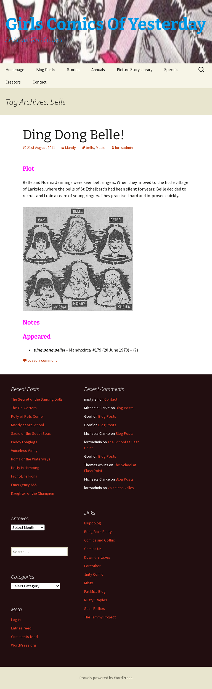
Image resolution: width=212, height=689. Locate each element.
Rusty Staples (95, 599)
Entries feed (21, 628)
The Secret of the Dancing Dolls (37, 399)
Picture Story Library (134, 69)
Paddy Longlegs (24, 441)
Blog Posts (45, 69)
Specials (171, 69)
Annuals (98, 69)
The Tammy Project (100, 617)
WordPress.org (23, 645)
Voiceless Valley (24, 450)
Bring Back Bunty (98, 531)
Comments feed (24, 636)
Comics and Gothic (99, 540)
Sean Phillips (94, 608)
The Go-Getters (24, 407)
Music (100, 147)
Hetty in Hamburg (25, 467)
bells (90, 147)
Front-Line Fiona (24, 476)
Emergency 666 (23, 484)
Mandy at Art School (27, 424)
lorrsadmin (124, 147)
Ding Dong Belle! (73, 135)
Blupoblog (92, 523)
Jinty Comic (93, 574)
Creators (13, 82)
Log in (16, 619)
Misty (88, 582)
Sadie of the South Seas (31, 433)
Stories (73, 69)
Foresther (92, 565)
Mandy (70, 147)
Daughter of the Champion (32, 493)
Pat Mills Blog (95, 591)
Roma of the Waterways (31, 459)
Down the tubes (97, 557)
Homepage (15, 69)
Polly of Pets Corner (27, 416)
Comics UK (93, 548)
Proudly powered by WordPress (106, 677)
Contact (40, 82)
